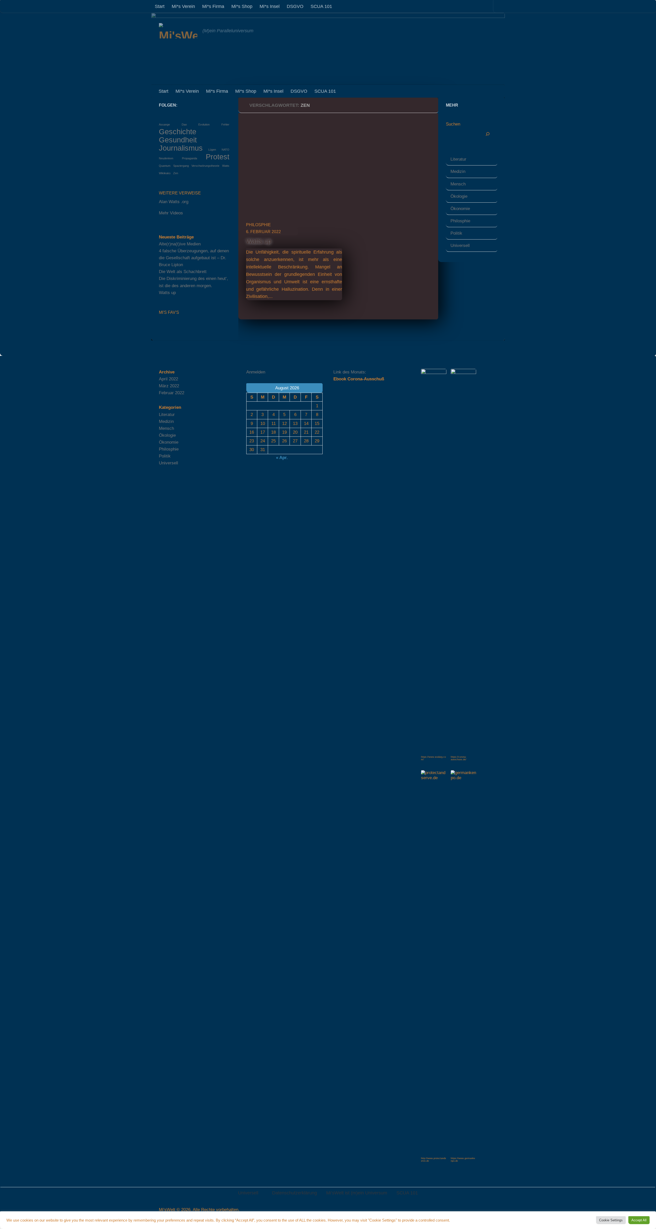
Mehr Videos (171, 213)
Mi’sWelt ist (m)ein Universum (356, 1192)
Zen (175, 173)
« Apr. (282, 457)
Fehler (225, 124)
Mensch (458, 184)
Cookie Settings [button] (611, 1220)
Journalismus (181, 147)
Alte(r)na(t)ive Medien (180, 244)
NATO (225, 149)
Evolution (204, 124)
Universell (460, 245)
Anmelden (255, 372)
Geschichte (177, 131)
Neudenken (166, 158)
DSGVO (295, 6)
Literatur (458, 159)
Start (160, 6)
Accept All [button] (639, 1220)
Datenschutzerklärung (294, 1192)
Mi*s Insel (270, 6)
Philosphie (258, 225)
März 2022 (169, 385)
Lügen (212, 149)
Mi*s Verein (183, 6)
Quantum (164, 165)
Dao (184, 124)
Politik (456, 233)
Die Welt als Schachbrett (183, 271)
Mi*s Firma (213, 6)
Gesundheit (178, 139)
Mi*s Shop (241, 6)
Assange (164, 124)
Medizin (457, 171)
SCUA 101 (321, 6)
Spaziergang (181, 165)
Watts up (258, 241)
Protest (217, 156)
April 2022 (168, 379)
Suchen (453, 124)
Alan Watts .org (173, 201)
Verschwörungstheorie (205, 165)
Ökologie (458, 196)
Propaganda (189, 158)
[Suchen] (487, 134)
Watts (225, 165)
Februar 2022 (171, 392)
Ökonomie (460, 208)
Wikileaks (165, 173)
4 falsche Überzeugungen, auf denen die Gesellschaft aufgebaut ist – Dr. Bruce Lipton (194, 257)
